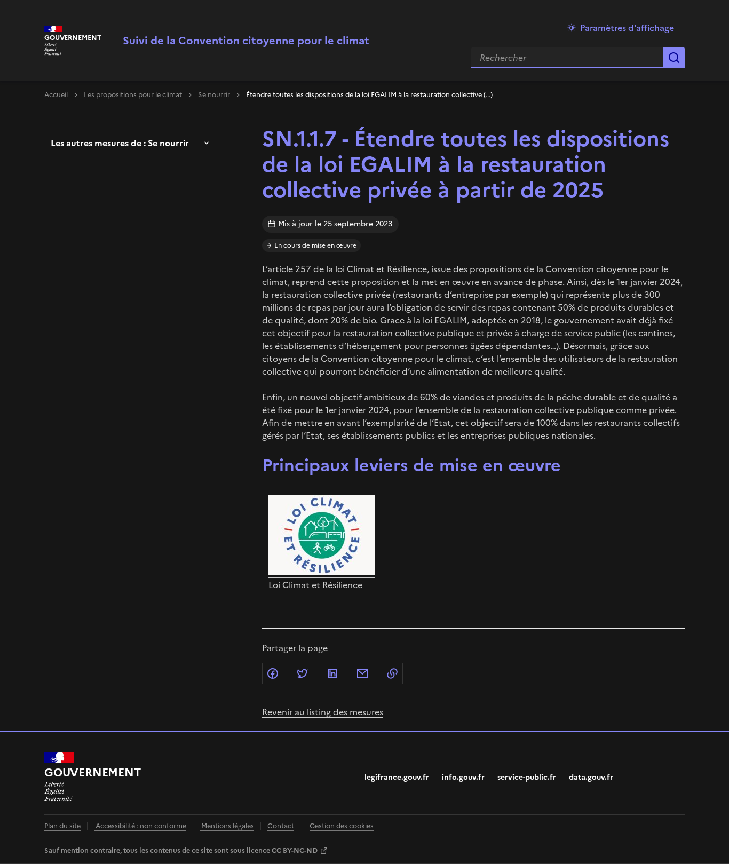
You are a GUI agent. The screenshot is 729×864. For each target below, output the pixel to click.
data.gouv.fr (591, 777)
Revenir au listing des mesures (322, 712)
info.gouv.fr (463, 777)
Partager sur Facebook (272, 673)
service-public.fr (526, 777)
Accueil (56, 95)
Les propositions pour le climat (133, 95)
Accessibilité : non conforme (140, 826)
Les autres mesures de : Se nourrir (120, 143)
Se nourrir (214, 95)
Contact (280, 826)
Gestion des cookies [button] (342, 826)
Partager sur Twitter (302, 673)
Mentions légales (227, 826)
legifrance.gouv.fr (396, 777)
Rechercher (674, 57)
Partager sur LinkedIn (332, 673)
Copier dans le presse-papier (392, 673)
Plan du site (62, 826)
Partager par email (362, 673)
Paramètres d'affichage (627, 27)
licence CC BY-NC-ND (282, 850)
